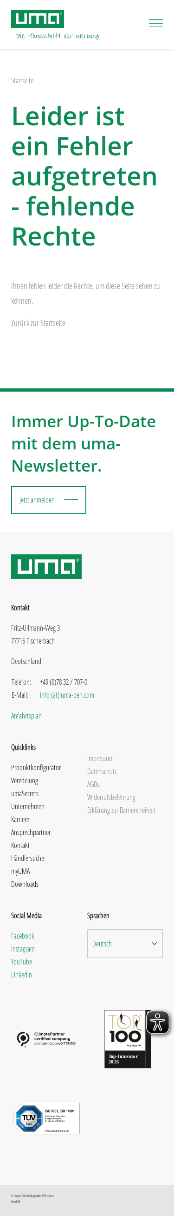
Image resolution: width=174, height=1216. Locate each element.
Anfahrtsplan (26, 716)
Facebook (22, 936)
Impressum (100, 758)
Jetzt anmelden (37, 500)
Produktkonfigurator (36, 767)
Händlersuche (27, 858)
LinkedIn (21, 975)
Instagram (23, 949)
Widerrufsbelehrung (111, 797)
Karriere (20, 819)
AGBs (93, 784)
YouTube (21, 962)
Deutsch (102, 944)
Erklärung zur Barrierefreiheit (121, 810)
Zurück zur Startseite (38, 322)
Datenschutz (101, 771)
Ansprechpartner (31, 832)
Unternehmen (28, 806)
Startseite (22, 80)
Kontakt (20, 845)
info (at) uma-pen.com (67, 695)
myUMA (20, 871)
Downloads (25, 884)
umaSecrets (25, 793)
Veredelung (24, 780)
